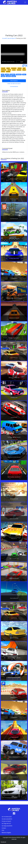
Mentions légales (6, 832)
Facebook (3, 842)
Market (9, 69)
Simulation (13, 68)
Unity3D (3, 68)
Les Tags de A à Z (6, 823)
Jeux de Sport (11, 38)
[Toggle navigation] (25, 2)
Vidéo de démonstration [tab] (14, 83)
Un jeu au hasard (6, 821)
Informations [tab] (14, 81)
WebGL (8, 68)
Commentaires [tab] (14, 86)
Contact (4, 828)
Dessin (24, 69)
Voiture (3, 71)
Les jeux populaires (7, 819)
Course (13, 69)
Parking (19, 68)
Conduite (19, 69)
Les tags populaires (7, 826)
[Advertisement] (14, 19)
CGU (3, 830)
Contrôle (8, 71)
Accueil (4, 38)
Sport (24, 68)
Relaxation (3, 69)
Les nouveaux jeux (7, 816)
